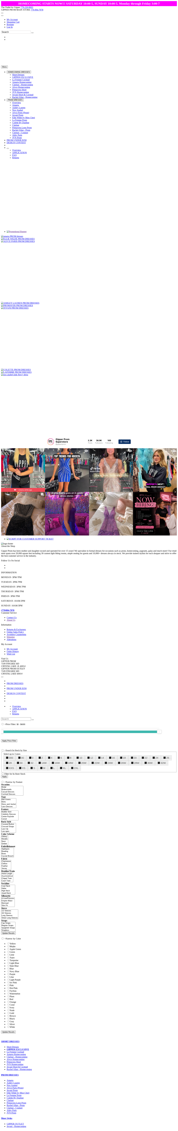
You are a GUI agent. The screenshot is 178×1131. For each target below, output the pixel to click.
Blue (12, 968)
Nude (12, 1010)
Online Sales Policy (15, 632)
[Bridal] (12, 787)
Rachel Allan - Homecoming (19, 1069)
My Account (12, 19)
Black (12, 1018)
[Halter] (8, 888)
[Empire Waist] (8, 901)
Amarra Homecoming (16, 1054)
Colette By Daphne (15, 1098)
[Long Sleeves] (9, 915)
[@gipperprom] (50, 441)
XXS (11, 768)
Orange (13, 1002)
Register (10, 24)
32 (32, 763)
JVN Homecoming (15, 1064)
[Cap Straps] (8, 923)
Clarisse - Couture (15, 1108)
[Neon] (4, 841)
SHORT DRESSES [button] (10, 1041)
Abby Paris (12, 1110)
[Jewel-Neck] (8, 893)
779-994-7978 (37, 10)
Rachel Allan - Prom (16, 1105)
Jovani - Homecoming (16, 1126)
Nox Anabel (12, 1085)
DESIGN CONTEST (16, 693)
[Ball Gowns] (8, 799)
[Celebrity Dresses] (9, 814)
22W (97, 763)
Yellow (13, 943)
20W (83, 763)
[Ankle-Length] (7, 874)
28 (10, 763)
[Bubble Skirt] (9, 812)
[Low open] (8, 831)
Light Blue (14, 963)
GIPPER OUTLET (15, 1124)
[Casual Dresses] (12, 792)
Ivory (12, 1007)
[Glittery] (4, 836)
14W (44, 763)
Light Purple (15, 980)
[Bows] (7, 854)
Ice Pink (13, 982)
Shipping (11, 637)
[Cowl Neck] (8, 886)
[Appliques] (7, 849)
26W (123, 763)
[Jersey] (6, 868)
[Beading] (7, 851)
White (12, 1027)
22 (146, 757)
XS (23, 768)
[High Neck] (8, 891)
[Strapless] (8, 930)
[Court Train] (7, 881)
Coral (12, 1005)
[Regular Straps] (8, 925)
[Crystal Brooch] (7, 856)
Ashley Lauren (13, 1083)
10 (80, 757)
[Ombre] (4, 844)
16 (113, 757)
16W (57, 763)
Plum (12, 996)
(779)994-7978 (7, 610)
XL (64, 768)
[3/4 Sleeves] (9, 913)
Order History (13, 651)
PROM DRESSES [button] (10, 1075)
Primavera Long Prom (16, 1103)
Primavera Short (14, 1062)
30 (21, 763)
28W (136, 763)
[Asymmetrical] (7, 876)
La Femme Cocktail (15, 1052)
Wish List (11, 654)
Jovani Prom (12, 1090)
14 (102, 757)
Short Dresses (13, 1047)
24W (110, 763)
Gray (12, 1021)
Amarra (10, 1080)
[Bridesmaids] (12, 789)
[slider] (159, 732)
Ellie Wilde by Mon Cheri (18, 1093)
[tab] (89, 1041)
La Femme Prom (14, 1095)
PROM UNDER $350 (17, 688)
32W (163, 763)
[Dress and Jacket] (8, 804)
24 (156, 757)
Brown (13, 1016)
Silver (12, 1024)
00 (22, 757)
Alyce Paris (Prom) (15, 1088)
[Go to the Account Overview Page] (2, 15)
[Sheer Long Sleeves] (9, 918)
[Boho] (8, 802)
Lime (12, 955)
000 (11, 757)
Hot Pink (14, 988)
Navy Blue (14, 971)
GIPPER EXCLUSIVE (18, 1049)
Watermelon (15, 993)
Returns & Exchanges (16, 629)
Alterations (11, 639)
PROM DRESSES (15, 683)
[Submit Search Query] (33, 719)
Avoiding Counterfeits (16, 634)
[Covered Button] (8, 824)
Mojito (12, 946)
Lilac (12, 977)
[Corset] (9, 819)
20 (135, 757)
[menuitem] (92, 19)
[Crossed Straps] (8, 826)
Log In (10, 27)
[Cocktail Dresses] (12, 794)
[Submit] (32, 32)
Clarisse (10, 1100)
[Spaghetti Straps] (8, 928)
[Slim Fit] (8, 905)
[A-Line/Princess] (8, 898)
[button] (19, 72)
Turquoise (14, 960)
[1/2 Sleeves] (9, 911)
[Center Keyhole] (9, 816)
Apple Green (15, 949)
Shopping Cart (13, 22)
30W (150, 763)
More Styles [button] (6, 1118)
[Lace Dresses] (8, 806)
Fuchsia (13, 991)
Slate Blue (14, 966)
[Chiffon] (6, 864)
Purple (12, 974)
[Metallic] (4, 839)
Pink (12, 985)
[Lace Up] (8, 829)
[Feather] (6, 866)
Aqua (12, 957)
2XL (76, 768)
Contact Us (12, 617)
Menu (4, 67)
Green (12, 952)
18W (70, 763)
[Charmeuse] (6, 861)
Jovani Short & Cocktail (17, 1067)
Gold (12, 1013)
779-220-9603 (27, 7)
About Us (11, 620)
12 (91, 757)
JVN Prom (11, 1113)
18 (124, 757)
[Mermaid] (8, 903)
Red (11, 999)
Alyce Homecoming (15, 1059)
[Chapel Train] (7, 878)
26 (167, 757)
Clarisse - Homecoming (17, 1057)
